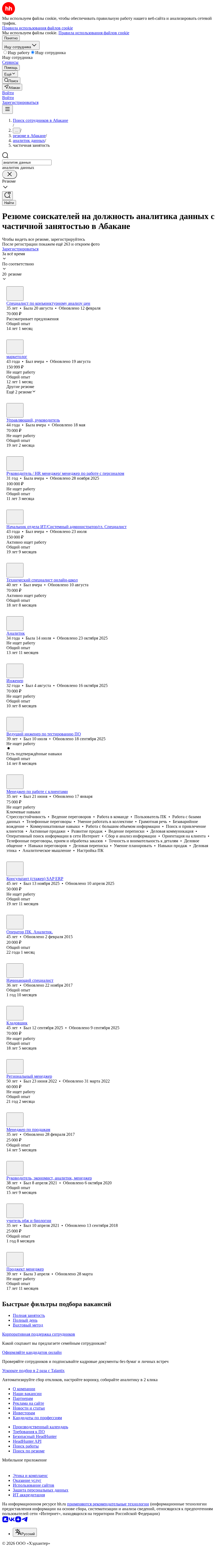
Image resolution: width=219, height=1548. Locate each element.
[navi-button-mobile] (7, 109)
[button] (8, 93)
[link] (11, 80)
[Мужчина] (15, 347)
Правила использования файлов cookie (93, 33)
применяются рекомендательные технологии (108, 1504)
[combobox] (27, 162)
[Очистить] (9, 174)
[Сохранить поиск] (7, 195)
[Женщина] (15, 293)
